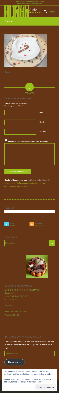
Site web (43, 131)
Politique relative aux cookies (31, 381)
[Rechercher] (44, 11)
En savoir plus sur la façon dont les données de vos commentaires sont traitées (27, 183)
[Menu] (51, 11)
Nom (42, 112)
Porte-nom (8, 21)
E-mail (42, 121)
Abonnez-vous (14, 362)
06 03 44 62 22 (10, 299)
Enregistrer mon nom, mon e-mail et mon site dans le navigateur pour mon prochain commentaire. (28, 142)
